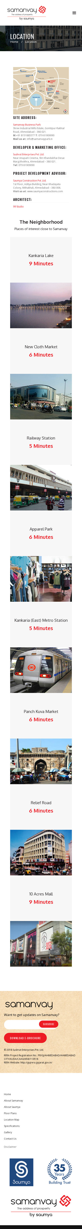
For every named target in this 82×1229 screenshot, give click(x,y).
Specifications (12, 1126)
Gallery (8, 1132)
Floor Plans (10, 1113)
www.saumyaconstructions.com (45, 191)
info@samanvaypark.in (40, 139)
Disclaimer (10, 1146)
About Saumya (12, 1107)
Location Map (11, 1119)
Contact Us (10, 1138)
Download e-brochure (25, 1038)
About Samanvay (13, 1100)
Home (14, 42)
